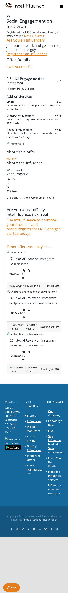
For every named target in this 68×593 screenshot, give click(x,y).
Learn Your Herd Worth (55, 462)
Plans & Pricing (31, 438)
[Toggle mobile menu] (61, 6)
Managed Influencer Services (54, 476)
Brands (31, 415)
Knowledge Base (55, 423)
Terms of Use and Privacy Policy (39, 519)
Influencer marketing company (54, 489)
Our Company (54, 413)
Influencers (34, 421)
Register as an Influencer (27, 54)
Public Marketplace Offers (34, 469)
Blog (51, 430)
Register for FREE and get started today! (33, 231)
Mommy (12, 158)
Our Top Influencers (34, 448)
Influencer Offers (33, 458)
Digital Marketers (33, 429)
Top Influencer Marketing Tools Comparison (55, 444)
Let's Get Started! (34, 36)
